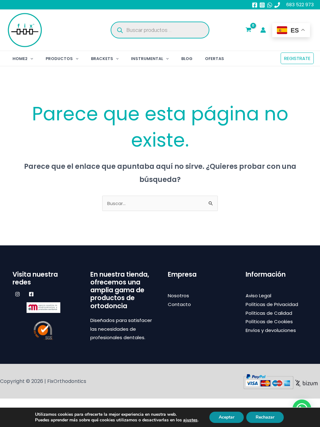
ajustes (190, 420)
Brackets (102, 59)
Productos (59, 59)
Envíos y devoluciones (271, 330)
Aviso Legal (258, 295)
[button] (30, 59)
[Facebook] (255, 5)
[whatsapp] (269, 5)
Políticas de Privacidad (272, 304)
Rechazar (265, 417)
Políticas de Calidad (269, 313)
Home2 (20, 59)
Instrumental (147, 59)
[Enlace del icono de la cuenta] (263, 30)
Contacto (179, 304)
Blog (186, 59)
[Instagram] (262, 5)
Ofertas (214, 59)
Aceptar (226, 417)
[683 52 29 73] (277, 5)
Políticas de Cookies (269, 321)
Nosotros (178, 295)
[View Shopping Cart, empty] (248, 30)
